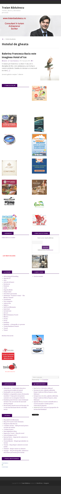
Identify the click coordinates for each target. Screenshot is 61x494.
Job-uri (6, 313)
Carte (5, 288)
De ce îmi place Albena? (45, 388)
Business (6, 286)
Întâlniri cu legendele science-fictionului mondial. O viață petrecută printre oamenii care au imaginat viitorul (16, 396)
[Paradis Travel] (9, 229)
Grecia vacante (38, 276)
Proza (5, 320)
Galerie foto (7, 303)
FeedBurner (49, 250)
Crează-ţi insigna (5, 466)
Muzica (6, 316)
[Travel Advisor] (38, 353)
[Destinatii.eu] (9, 145)
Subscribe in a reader (8, 237)
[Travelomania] (10, 373)
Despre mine (7, 291)
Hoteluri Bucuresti (7, 335)
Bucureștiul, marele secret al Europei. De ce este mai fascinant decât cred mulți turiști (16, 407)
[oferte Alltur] (39, 225)
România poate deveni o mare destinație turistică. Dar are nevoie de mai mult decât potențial (16, 401)
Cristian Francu (8, 429)
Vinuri (6, 330)
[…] (8, 70)
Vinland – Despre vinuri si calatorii (14, 448)
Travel (6, 328)
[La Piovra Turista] (8, 359)
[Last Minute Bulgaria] (9, 256)
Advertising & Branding (11, 276)
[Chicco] (9, 127)
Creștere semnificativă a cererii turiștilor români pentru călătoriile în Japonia (46, 403)
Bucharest (7, 284)
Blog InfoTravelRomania (11, 420)
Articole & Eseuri (9, 282)
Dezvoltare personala (10, 293)
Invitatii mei (7, 311)
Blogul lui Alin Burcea (10, 423)
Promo (6, 318)
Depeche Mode (8, 290)
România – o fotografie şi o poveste (14, 324)
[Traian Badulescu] (2, 465)
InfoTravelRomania (10, 307)
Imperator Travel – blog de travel (14, 433)
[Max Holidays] (38, 344)
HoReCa (6, 305)
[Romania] (39, 211)
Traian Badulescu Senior (11, 326)
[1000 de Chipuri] (40, 267)
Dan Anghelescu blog (10, 431)
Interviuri (7, 309)
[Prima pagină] (3, 39)
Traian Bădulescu (13, 7)
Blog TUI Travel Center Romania (14, 421)
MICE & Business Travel (11, 315)
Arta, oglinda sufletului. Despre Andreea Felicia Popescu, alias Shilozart (45, 392)
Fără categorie (8, 301)
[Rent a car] (9, 206)
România (6, 322)
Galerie (5, 61)
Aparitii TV (7, 278)
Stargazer (46, 483)
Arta (5, 280)
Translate (45, 379)
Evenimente (7, 299)
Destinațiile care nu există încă (13, 392)
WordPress (39, 483)
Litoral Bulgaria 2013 (10, 435)
